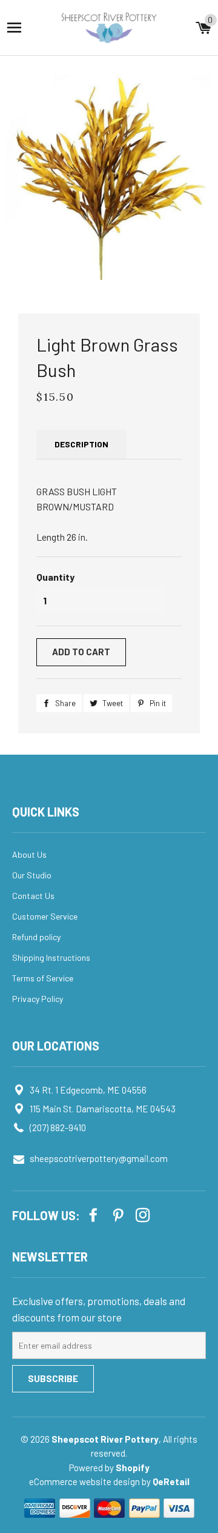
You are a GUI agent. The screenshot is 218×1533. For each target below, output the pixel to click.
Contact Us (33, 895)
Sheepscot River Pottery (105, 1439)
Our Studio (31, 875)
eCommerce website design (85, 1481)
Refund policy (36, 937)
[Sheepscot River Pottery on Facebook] (94, 1214)
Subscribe (53, 1378)
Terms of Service (42, 978)
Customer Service (45, 916)
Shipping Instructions (51, 957)
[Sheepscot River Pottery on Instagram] (144, 1214)
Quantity (55, 577)
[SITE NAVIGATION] (14, 27)
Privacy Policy (37, 999)
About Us (29, 854)
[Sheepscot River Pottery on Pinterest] (119, 1214)
